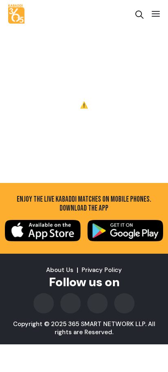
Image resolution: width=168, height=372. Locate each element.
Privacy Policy (102, 270)
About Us (59, 270)
